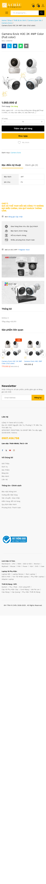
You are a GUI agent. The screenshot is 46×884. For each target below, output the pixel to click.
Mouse (12, 566)
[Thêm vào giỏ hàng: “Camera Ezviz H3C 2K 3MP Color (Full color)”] (7, 357)
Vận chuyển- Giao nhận (11, 498)
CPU (13, 564)
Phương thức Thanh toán (11, 507)
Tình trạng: (6, 106)
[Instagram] (14, 450)
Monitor (37, 564)
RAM (19, 564)
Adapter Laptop (8, 579)
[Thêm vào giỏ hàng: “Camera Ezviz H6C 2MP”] (29, 357)
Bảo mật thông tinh (9, 491)
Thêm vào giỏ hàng (23, 128)
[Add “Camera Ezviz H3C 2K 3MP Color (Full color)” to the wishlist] (17, 357)
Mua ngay (23, 136)
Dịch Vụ (5, 467)
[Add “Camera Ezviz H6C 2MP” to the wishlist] (39, 357)
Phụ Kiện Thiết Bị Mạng (31, 592)
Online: (5, 318)
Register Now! (24, 250)
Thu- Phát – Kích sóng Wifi (19, 587)
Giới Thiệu (5, 463)
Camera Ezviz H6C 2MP (33, 361)
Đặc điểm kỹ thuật (11, 165)
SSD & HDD (27, 564)
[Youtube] (10, 450)
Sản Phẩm (5, 470)
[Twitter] (6, 450)
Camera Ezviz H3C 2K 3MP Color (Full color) (12, 362)
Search (41, 12)
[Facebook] (2, 450)
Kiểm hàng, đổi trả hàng (11, 501)
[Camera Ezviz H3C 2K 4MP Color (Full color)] (4, 46)
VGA (31, 566)
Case (42, 566)
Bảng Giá (5, 473)
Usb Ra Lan (35, 589)
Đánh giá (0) (31, 165)
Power (25, 566)
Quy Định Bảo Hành (9, 504)
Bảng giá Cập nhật (15, 217)
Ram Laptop (30, 574)
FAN (18, 566)
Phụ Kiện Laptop (37, 576)
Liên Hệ (4, 479)
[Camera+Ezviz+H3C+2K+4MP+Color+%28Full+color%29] (9, 46)
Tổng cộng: (6, 321)
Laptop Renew (18, 574)
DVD (36, 566)
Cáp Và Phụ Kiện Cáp (10, 589)
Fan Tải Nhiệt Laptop (21, 576)
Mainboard (6, 564)
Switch (4, 587)
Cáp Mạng (5, 592)
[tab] (12, 166)
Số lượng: (5, 118)
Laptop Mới (6, 574)
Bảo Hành (5, 476)
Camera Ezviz (16, 152)
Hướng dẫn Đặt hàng (9, 495)
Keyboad (5, 566)
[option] (12, 355)
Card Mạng (24, 589)
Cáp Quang (16, 592)
